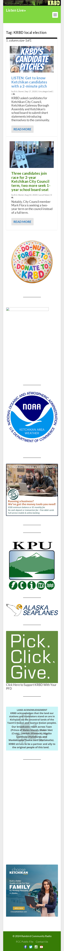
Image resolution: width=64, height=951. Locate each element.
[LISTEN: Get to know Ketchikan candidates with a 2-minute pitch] (32, 59)
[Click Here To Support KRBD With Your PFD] (32, 657)
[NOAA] (32, 417)
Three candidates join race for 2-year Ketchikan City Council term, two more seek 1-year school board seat (30, 181)
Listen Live (15, 10)
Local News (44, 194)
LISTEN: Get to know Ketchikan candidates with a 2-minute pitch (29, 82)
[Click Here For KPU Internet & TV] (32, 565)
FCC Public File (24, 941)
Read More (22, 129)
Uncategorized (45, 91)
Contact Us (42, 941)
